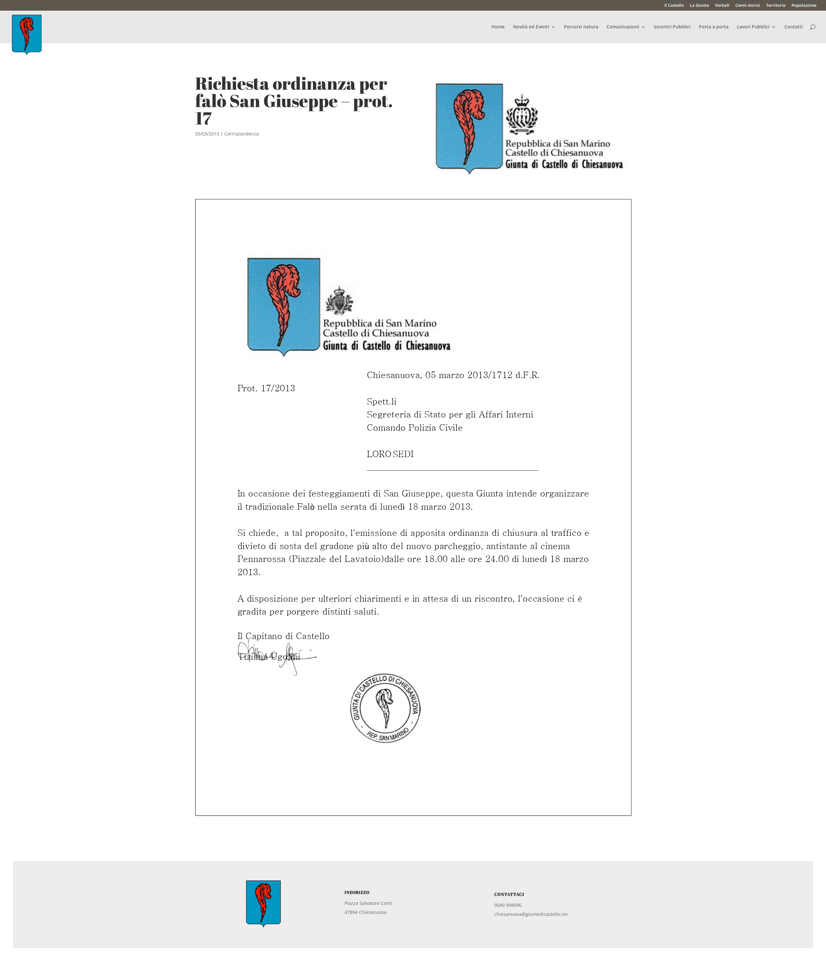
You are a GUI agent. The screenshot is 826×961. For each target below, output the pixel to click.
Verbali (722, 5)
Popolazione (803, 5)
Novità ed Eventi (531, 27)
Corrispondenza (241, 134)
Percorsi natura (581, 27)
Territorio (776, 5)
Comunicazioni (623, 27)
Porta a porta (714, 27)
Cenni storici (747, 5)
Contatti (793, 27)
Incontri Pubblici (672, 27)
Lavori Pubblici (753, 27)
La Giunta (699, 5)
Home (498, 27)
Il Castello (674, 5)
